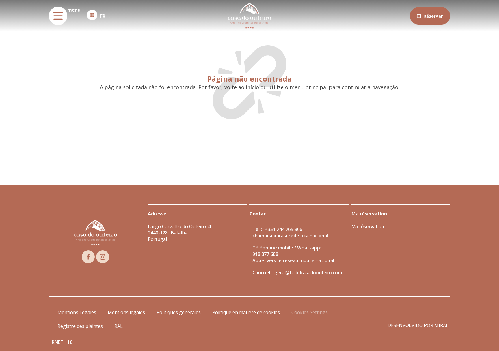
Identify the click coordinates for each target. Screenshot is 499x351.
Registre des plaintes (80, 326)
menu (74, 10)
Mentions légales (126, 312)
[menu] (58, 16)
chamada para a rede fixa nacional (290, 235)
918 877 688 (265, 254)
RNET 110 (62, 342)
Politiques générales (179, 312)
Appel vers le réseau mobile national (293, 260)
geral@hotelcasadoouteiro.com (308, 272)
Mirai (440, 325)
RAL (118, 326)
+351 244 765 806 (283, 229)
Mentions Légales (76, 312)
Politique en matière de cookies (246, 312)
